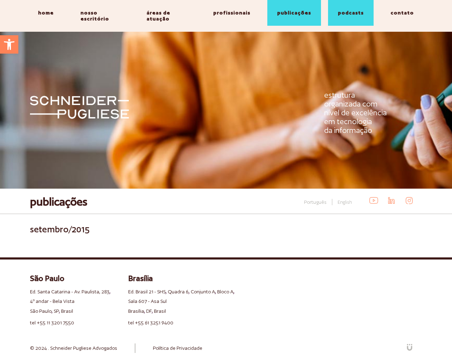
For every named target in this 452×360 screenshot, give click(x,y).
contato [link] (402, 13)
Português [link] (315, 202)
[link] (9, 44)
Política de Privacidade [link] (177, 348)
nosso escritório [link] (95, 16)
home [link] (46, 13)
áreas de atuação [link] (158, 16)
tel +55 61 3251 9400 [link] (150, 322)
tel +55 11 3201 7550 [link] (52, 322)
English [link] (345, 202)
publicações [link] (294, 13)
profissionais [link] (231, 13)
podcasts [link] (351, 13)
